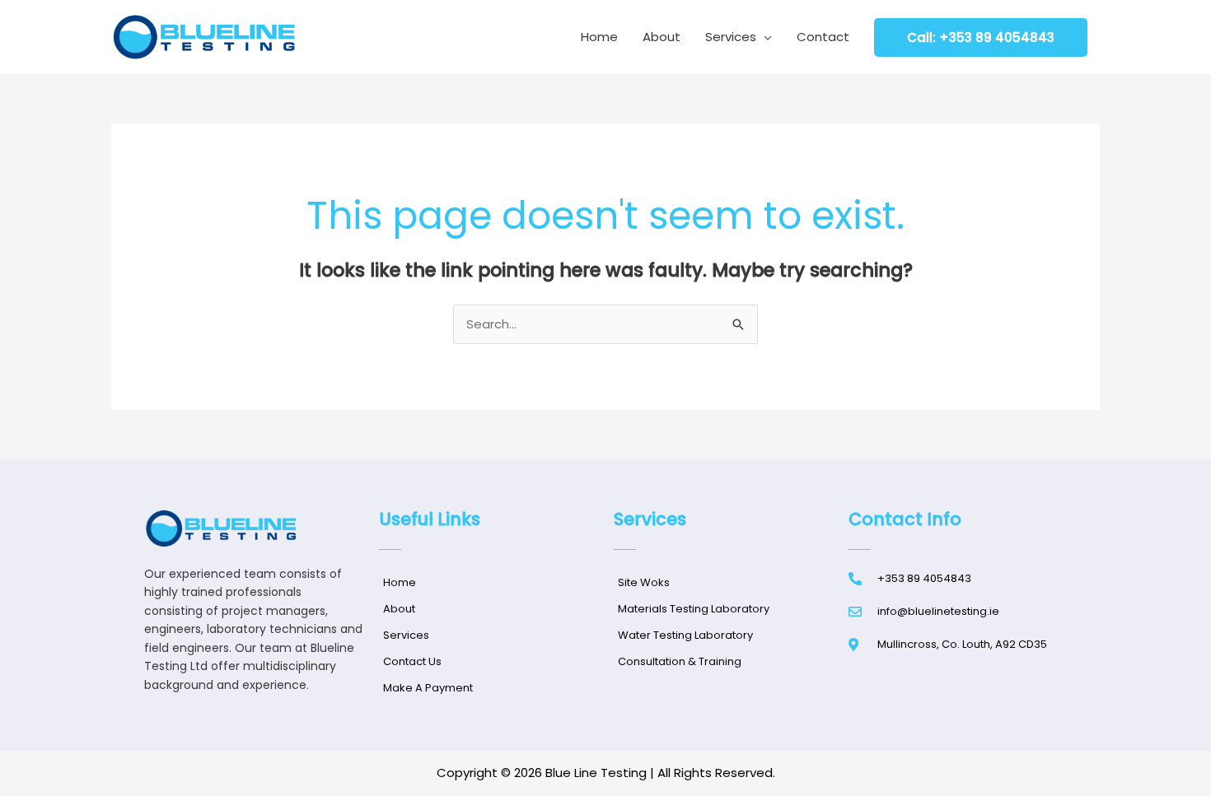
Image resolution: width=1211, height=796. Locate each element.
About (661, 36)
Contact (823, 36)
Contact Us (412, 661)
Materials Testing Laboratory (693, 609)
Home (599, 36)
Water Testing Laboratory (685, 635)
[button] (980, 37)
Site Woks (644, 582)
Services (730, 36)
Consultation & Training (679, 661)
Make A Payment (428, 688)
